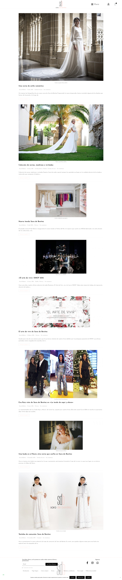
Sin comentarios (47, 89)
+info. (88, 577)
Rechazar (80, 577)
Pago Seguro (35, 570)
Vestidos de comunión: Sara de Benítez (35, 534)
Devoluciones (26, 570)
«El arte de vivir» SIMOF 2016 (31, 278)
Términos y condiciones (69, 570)
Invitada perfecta (38, 168)
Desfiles (36, 281)
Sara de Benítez (22, 89)
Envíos (52, 570)
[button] (41, 567)
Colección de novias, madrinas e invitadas (36, 165)
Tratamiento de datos (28, 567)
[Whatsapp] (97, 563)
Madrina (45, 168)
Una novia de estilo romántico (31, 86)
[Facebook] (87, 563)
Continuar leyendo (25, 98)
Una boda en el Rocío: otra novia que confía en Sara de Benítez (45, 454)
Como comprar (44, 570)
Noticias (36, 225)
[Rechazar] (120, 577)
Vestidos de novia (38, 89)
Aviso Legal (80, 570)
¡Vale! (72, 577)
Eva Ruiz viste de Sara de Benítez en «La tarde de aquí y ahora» (46, 402)
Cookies (59, 570)
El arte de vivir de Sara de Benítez (33, 332)
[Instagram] (92, 563)
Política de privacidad (91, 570)
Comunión (39, 537)
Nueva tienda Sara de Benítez (31, 221)
